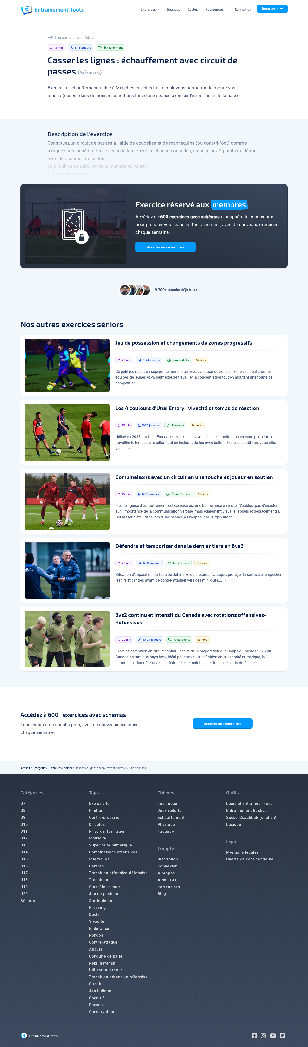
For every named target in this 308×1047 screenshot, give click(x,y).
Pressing (97, 907)
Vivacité (96, 921)
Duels (94, 914)
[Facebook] (256, 1036)
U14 (24, 852)
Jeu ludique (100, 991)
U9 (23, 817)
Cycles (193, 9)
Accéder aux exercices (165, 247)
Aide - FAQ (168, 880)
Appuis (95, 949)
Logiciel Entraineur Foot (249, 803)
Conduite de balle (105, 956)
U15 (24, 859)
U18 (24, 880)
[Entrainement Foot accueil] (52, 9)
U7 (23, 803)
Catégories (40, 768)
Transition (98, 880)
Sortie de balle (103, 901)
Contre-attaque (103, 942)
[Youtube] (275, 1036)
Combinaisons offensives (113, 852)
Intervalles (99, 859)
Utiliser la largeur (105, 970)
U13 (24, 845)
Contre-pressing (104, 817)
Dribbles (97, 824)
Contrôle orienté (104, 887)
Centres (96, 866)
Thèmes (166, 792)
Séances (173, 9)
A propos (166, 873)
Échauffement (171, 817)
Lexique (233, 824)
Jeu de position (103, 894)
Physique (166, 824)
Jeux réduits (169, 810)
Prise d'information (107, 831)
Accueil (25, 768)
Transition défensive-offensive (118, 977)
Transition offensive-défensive (118, 873)
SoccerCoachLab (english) (251, 817)
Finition (96, 810)
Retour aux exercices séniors (72, 38)
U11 (24, 831)
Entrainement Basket (246, 810)
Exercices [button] (149, 9)
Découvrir (270, 9)
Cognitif (96, 998)
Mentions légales (242, 852)
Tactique (166, 831)
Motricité (97, 838)
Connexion (243, 9)
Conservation (101, 1011)
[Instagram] (265, 1036)
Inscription (168, 859)
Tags (94, 792)
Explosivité (99, 803)
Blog (162, 894)
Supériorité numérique (110, 845)
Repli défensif (102, 963)
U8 (23, 810)
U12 (24, 838)
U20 (24, 894)
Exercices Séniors (61, 768)
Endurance (99, 928)
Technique (167, 803)
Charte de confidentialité (250, 859)
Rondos (96, 935)
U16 (24, 866)
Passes (96, 1004)
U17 (24, 873)
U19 (24, 887)
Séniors (27, 901)
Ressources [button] (214, 9)
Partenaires (169, 887)
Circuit (95, 984)
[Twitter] (284, 1036)
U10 (24, 824)
